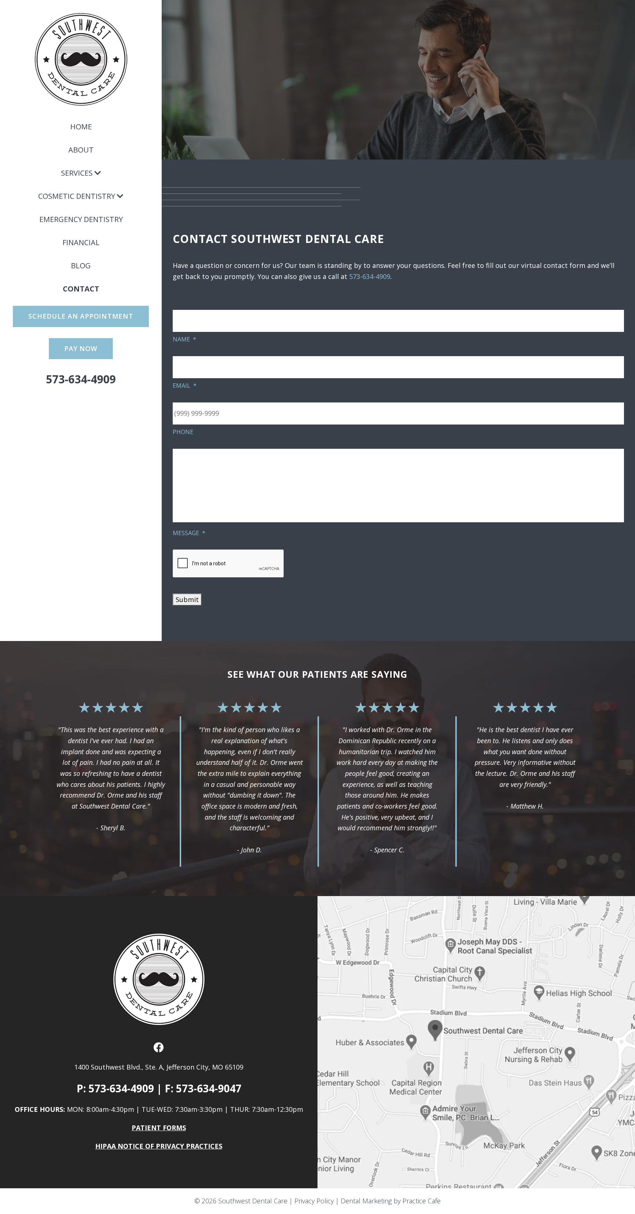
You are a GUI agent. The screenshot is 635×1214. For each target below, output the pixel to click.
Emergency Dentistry (81, 219)
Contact (81, 289)
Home (81, 127)
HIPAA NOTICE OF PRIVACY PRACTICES (158, 1146)
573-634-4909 (81, 379)
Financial (81, 242)
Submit (187, 599)
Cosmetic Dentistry (76, 196)
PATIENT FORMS (159, 1127)
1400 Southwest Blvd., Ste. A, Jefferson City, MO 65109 (158, 1067)
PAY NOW (80, 348)
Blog (81, 266)
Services (77, 173)
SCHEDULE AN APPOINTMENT (80, 316)
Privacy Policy (314, 1200)
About (81, 150)
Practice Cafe (421, 1200)
